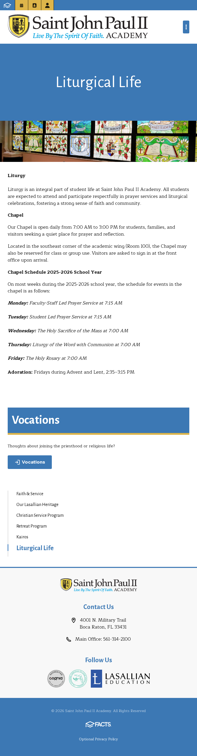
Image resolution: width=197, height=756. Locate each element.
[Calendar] (21, 5)
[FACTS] (7, 5)
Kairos (22, 537)
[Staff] (47, 5)
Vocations (33, 462)
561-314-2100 (117, 639)
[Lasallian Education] (120, 678)
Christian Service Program (40, 515)
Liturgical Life (35, 548)
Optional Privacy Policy (98, 739)
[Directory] (34, 5)
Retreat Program (31, 526)
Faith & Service (29, 494)
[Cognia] (56, 678)
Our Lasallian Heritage (37, 504)
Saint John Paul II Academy (78, 27)
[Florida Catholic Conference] (78, 678)
